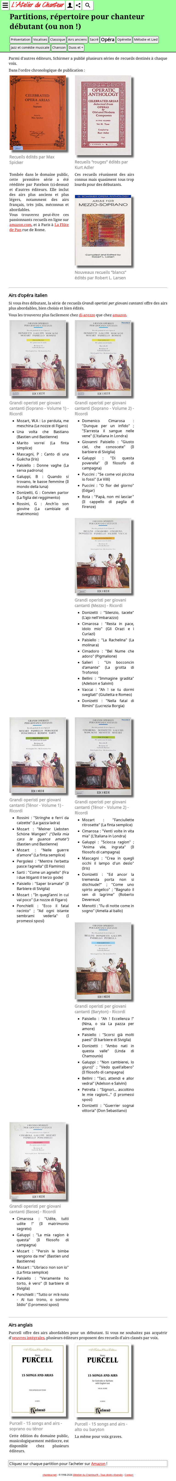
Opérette (124, 39)
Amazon (98, 1463)
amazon (119, 314)
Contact (129, 1474)
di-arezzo (87, 314)
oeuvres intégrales (28, 1337)
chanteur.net (50, 1474)
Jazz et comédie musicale (30, 47)
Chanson (59, 47)
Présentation (20, 39)
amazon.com (20, 224)
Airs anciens (77, 39)
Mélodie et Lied (146, 39)
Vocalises (40, 39)
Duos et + (76, 47)
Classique (57, 39)
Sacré (94, 39)
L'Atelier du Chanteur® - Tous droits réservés (98, 1474)
